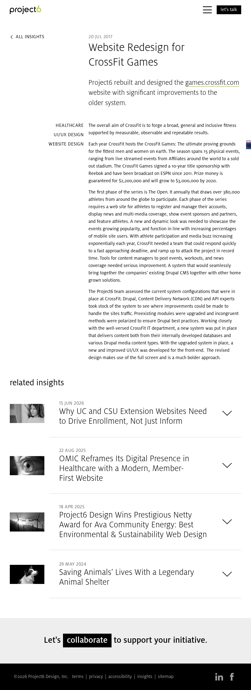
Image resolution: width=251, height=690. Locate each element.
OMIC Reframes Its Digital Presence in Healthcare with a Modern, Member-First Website (124, 469)
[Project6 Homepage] (25, 10)
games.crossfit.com (212, 83)
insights (144, 676)
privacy (96, 676)
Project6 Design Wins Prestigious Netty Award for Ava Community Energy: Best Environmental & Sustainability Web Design (133, 525)
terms (78, 676)
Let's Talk (229, 9)
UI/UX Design (69, 135)
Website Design (66, 144)
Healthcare (70, 125)
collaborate (87, 640)
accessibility (120, 676)
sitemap (166, 676)
